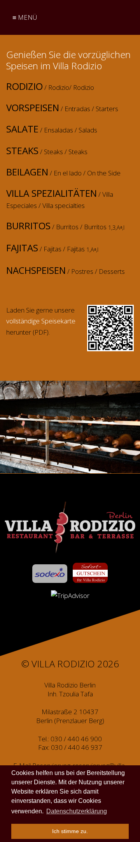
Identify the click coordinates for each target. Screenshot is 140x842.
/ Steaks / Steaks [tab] (47, 151)
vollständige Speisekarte (40, 320)
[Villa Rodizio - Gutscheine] (90, 573)
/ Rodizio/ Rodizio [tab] (50, 87)
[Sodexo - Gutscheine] (49, 573)
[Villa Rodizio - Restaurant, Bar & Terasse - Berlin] (70, 527)
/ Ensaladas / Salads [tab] (51, 129)
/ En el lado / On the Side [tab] (63, 172)
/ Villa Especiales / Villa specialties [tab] (59, 199)
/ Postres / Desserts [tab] (65, 271)
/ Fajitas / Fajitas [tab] (52, 248)
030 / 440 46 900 (76, 738)
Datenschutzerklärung (76, 811)
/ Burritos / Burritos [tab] (65, 226)
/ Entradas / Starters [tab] (62, 108)
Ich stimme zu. (70, 831)
